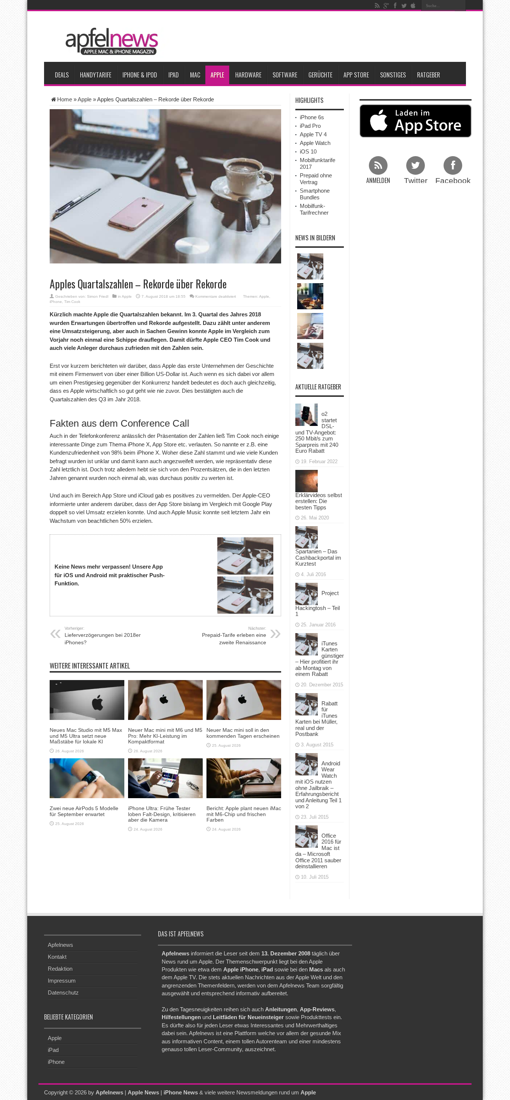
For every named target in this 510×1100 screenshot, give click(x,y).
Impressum (62, 980)
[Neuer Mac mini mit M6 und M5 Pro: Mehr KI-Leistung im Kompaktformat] (165, 699)
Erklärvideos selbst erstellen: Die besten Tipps (318, 501)
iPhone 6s (312, 117)
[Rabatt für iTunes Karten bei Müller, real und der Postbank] (306, 703)
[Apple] (413, 5)
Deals (62, 74)
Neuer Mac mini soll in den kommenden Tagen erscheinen (243, 733)
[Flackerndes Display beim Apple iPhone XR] (310, 356)
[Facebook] (395, 5)
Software (285, 74)
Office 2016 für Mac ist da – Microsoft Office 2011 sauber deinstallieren (318, 851)
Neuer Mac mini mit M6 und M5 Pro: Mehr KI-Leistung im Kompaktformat (165, 736)
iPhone (56, 302)
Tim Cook (72, 302)
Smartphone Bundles (315, 193)
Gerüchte (320, 74)
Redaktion (60, 968)
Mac (195, 74)
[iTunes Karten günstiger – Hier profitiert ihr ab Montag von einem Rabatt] (306, 643)
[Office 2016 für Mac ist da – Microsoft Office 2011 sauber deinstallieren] (306, 835)
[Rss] (377, 5)
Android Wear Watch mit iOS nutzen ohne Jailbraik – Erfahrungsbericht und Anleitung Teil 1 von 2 (318, 785)
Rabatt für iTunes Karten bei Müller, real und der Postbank (316, 718)
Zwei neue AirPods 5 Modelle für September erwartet (84, 811)
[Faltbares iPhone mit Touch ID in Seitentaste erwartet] (310, 296)
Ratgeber (428, 74)
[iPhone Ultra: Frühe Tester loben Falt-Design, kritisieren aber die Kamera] (165, 778)
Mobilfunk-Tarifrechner (314, 209)
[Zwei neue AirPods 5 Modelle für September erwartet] (87, 778)
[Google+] (386, 5)
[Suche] (460, 5)
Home (64, 99)
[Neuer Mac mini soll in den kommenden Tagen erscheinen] (243, 699)
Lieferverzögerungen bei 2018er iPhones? (103, 635)
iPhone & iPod (139, 74)
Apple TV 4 (313, 134)
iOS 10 (308, 151)
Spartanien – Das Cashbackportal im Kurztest (318, 557)
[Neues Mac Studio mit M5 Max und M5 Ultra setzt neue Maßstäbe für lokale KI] (87, 699)
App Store (356, 74)
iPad (173, 74)
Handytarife (95, 74)
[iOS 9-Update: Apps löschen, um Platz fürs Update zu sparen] (310, 266)
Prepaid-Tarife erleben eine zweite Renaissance (234, 635)
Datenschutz (63, 992)
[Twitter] (404, 5)
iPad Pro (310, 126)
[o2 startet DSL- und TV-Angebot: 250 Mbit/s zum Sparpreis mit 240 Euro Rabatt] (306, 414)
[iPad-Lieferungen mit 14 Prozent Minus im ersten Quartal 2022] (310, 326)
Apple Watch (315, 143)
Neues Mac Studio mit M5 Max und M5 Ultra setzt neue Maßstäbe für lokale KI (86, 736)
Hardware (248, 74)
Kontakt (57, 957)
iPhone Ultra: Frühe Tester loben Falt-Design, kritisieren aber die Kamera (162, 814)
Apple (217, 74)
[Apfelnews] (109, 41)
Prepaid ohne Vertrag (316, 178)
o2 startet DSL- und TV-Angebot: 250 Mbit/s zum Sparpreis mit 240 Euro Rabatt (316, 432)
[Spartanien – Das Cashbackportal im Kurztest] (306, 537)
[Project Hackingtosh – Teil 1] (306, 593)
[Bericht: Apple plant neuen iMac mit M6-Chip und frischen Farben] (243, 778)
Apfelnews (60, 945)
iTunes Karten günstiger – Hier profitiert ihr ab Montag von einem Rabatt (319, 658)
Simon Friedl (97, 296)
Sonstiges (393, 74)
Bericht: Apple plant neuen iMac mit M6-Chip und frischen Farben (243, 814)
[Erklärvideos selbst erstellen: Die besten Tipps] (306, 480)
